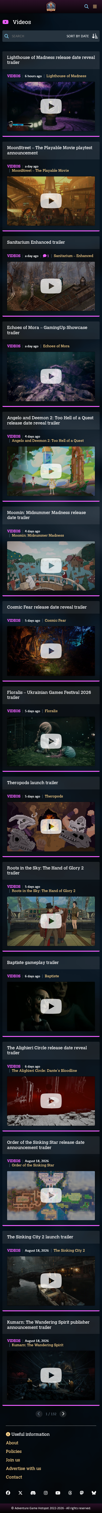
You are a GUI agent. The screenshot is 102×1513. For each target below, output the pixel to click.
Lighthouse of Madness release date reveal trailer (51, 60)
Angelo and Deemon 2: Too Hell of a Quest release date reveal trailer (50, 420)
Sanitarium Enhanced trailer (36, 242)
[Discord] (33, 1493)
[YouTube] (58, 1493)
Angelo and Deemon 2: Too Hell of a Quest (48, 441)
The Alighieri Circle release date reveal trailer (47, 1050)
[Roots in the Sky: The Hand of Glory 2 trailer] (51, 921)
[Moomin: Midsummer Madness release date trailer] (51, 566)
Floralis (51, 711)
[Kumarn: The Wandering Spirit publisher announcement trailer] (51, 1375)
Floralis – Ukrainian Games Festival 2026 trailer (49, 695)
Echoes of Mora (56, 346)
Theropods (54, 796)
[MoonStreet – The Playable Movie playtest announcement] (51, 201)
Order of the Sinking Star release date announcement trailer (45, 1145)
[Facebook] (8, 1493)
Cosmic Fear (55, 620)
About (12, 1443)
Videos (13, 76)
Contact (14, 1477)
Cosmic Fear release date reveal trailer (47, 607)
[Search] (86, 6)
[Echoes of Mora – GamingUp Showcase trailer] (51, 376)
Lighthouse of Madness (66, 76)
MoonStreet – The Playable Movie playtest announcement (49, 150)
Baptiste (52, 976)
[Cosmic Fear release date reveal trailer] (51, 651)
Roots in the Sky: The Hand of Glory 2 (43, 891)
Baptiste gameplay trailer (33, 962)
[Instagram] (46, 1493)
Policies (14, 1451)
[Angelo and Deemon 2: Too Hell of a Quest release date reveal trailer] (51, 471)
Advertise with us (23, 1468)
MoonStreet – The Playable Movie (40, 170)
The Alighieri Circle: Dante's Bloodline (44, 1071)
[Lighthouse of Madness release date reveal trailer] (51, 106)
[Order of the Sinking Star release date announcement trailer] (51, 1195)
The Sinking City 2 (69, 1250)
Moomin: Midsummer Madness (38, 535)
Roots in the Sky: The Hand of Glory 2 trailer (45, 870)
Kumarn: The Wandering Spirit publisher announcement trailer (48, 1325)
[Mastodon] (82, 1493)
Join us (13, 1460)
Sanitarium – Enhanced (73, 256)
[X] (20, 1493)
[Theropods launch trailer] (51, 826)
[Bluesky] (94, 1493)
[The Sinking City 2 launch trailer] (51, 1281)
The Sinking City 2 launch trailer (40, 1237)
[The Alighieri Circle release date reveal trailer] (51, 1101)
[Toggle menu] (95, 6)
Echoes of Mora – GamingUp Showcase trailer (47, 330)
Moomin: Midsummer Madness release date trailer (46, 515)
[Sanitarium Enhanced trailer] (51, 286)
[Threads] (70, 1493)
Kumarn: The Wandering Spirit (37, 1345)
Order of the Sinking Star (33, 1165)
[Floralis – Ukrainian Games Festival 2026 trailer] (51, 741)
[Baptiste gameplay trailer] (51, 1006)
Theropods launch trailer (32, 782)
